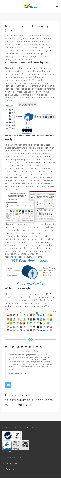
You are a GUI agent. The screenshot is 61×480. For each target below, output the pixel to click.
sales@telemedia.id (21, 400)
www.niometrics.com (17, 373)
